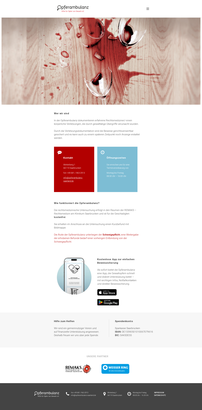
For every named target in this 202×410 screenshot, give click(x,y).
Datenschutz (160, 395)
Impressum (159, 393)
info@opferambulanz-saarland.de (83, 395)
